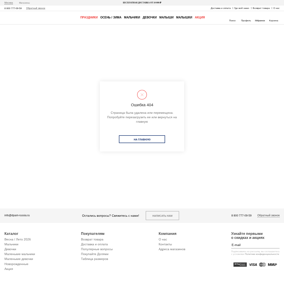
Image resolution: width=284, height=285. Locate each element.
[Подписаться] (276, 245)
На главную (142, 139)
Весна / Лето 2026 (17, 239)
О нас (276, 8)
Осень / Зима (110, 17)
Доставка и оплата (221, 8)
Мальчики (132, 17)
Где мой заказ (241, 8)
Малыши (166, 17)
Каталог (11, 234)
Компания (167, 234)
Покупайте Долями (94, 254)
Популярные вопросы (97, 249)
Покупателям (93, 234)
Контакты (165, 244)
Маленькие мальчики (19, 254)
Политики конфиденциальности (262, 254)
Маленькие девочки (18, 259)
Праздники (89, 17)
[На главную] (17, 17)
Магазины (24, 3)
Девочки (150, 17)
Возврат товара (261, 8)
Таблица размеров (94, 259)
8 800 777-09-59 (13, 8)
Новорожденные (16, 264)
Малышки (184, 17)
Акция (200, 17)
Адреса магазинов (172, 249)
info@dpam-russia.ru (17, 215)
